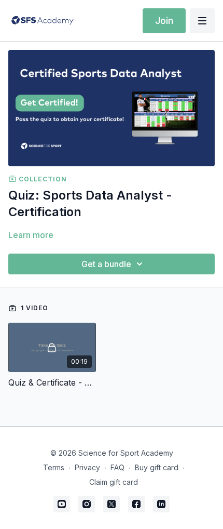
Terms (53, 467)
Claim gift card (113, 482)
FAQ (117, 467)
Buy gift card (156, 467)
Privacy (87, 467)
